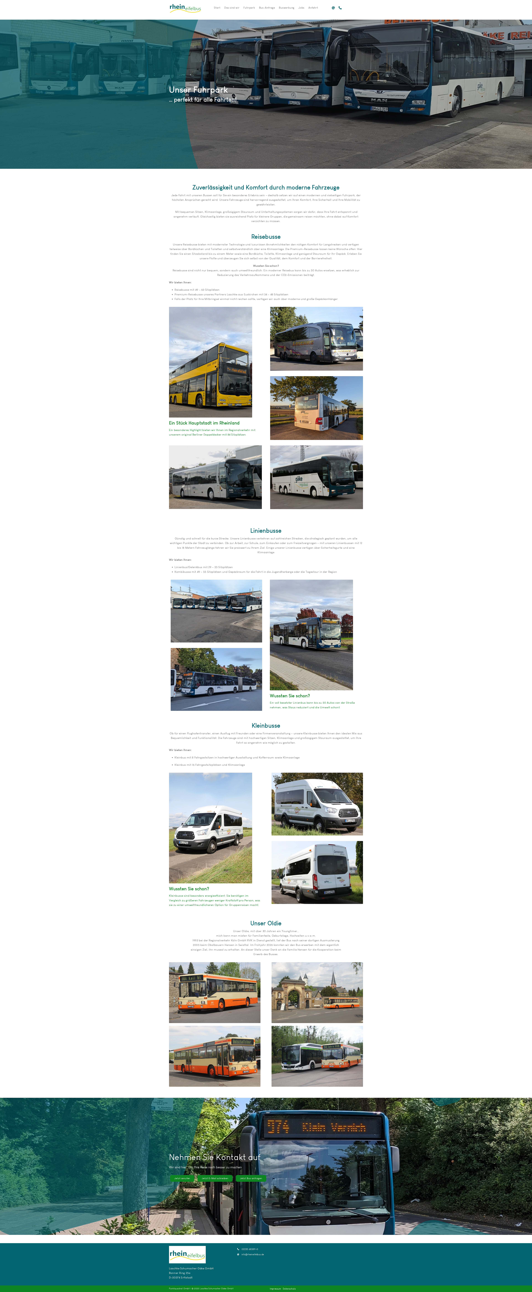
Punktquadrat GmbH (179, 1288)
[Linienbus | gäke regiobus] (216, 649)
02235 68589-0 (250, 1249)
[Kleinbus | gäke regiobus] (210, 773)
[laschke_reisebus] (316, 308)
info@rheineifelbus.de (253, 1254)
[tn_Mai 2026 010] (214, 1027)
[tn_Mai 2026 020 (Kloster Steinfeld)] (317, 963)
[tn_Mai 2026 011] (317, 1027)
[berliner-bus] (210, 308)
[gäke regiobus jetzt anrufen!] (341, 8)
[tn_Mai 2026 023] (214, 963)
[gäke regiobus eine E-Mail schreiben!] (334, 8)
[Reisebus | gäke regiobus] (316, 377)
